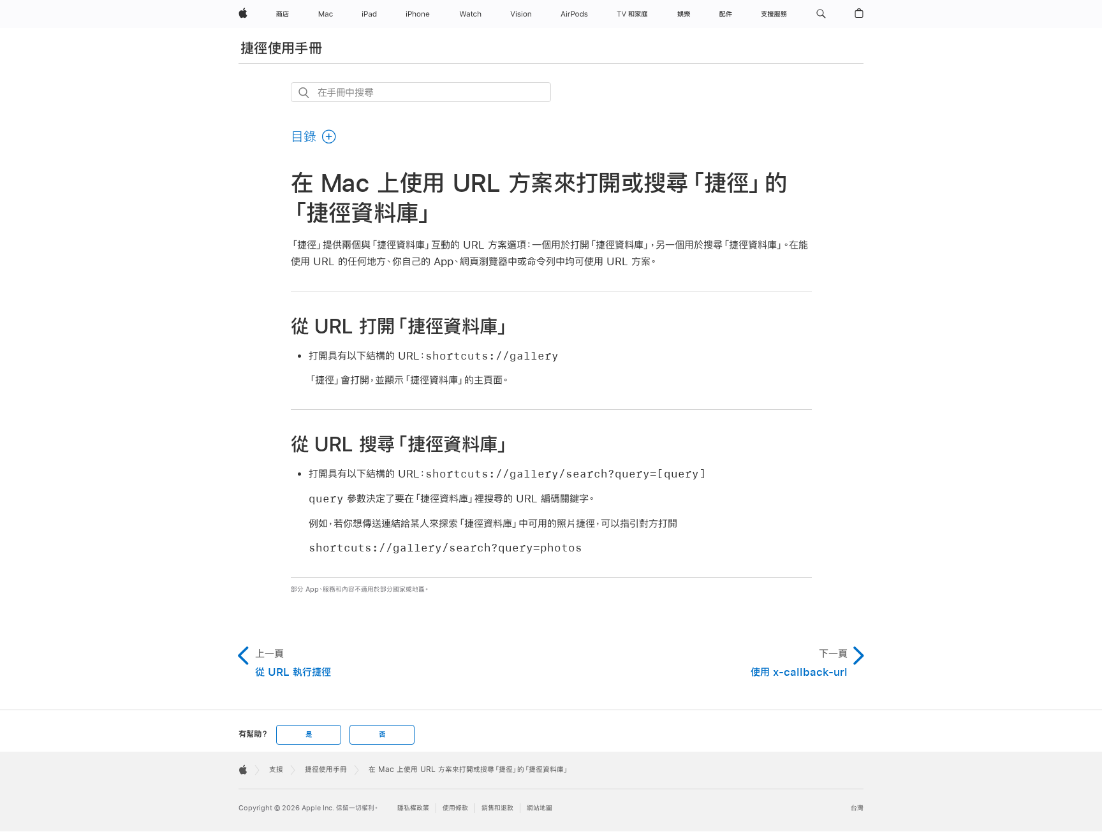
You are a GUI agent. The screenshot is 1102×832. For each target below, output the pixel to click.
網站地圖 (539, 808)
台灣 (857, 808)
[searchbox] (421, 92)
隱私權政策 (413, 808)
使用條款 (455, 808)
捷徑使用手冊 (281, 47)
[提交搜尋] (304, 92)
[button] (821, 14)
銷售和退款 (497, 808)
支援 (276, 769)
